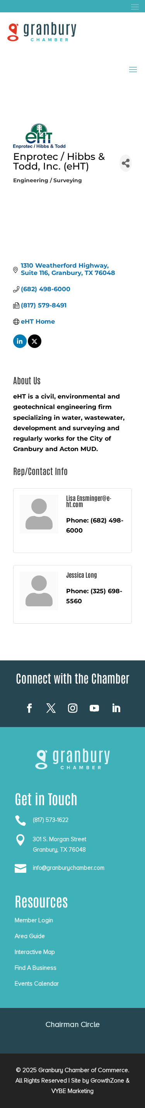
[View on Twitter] (34, 346)
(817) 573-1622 (50, 819)
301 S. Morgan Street (59, 839)
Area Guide (30, 936)
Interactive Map (35, 952)
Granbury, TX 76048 (59, 849)
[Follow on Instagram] (72, 708)
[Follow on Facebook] (29, 708)
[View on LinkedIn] (20, 346)
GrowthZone (107, 1080)
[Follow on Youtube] (94, 708)
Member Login (34, 920)
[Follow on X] (51, 708)
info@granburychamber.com (68, 867)
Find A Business (35, 968)
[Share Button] (125, 163)
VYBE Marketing (72, 1091)
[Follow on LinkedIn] (116, 708)
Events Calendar (37, 984)
